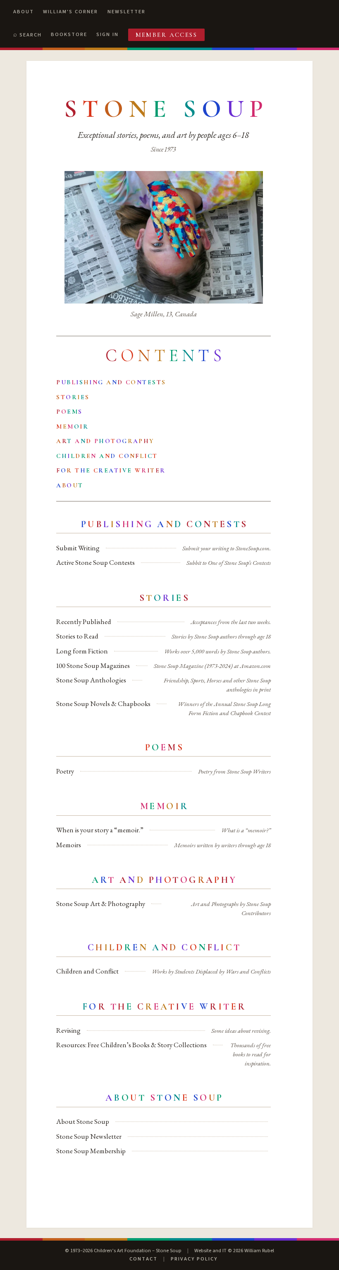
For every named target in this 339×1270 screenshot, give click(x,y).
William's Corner (70, 11)
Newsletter (126, 11)
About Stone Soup (82, 1121)
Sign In (107, 34)
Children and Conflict (87, 971)
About (23, 11)
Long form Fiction (82, 650)
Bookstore (69, 34)
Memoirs (68, 844)
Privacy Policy (194, 1259)
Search (30, 35)
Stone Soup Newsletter (89, 1136)
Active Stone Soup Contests (95, 562)
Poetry (65, 771)
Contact (143, 1259)
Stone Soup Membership (91, 1150)
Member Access (167, 35)
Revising (68, 1030)
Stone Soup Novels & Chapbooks (103, 703)
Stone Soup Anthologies (91, 679)
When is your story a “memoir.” (99, 829)
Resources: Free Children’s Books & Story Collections (131, 1044)
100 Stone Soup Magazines (93, 665)
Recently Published (83, 621)
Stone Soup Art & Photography (100, 903)
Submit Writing (78, 547)
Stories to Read (77, 636)
